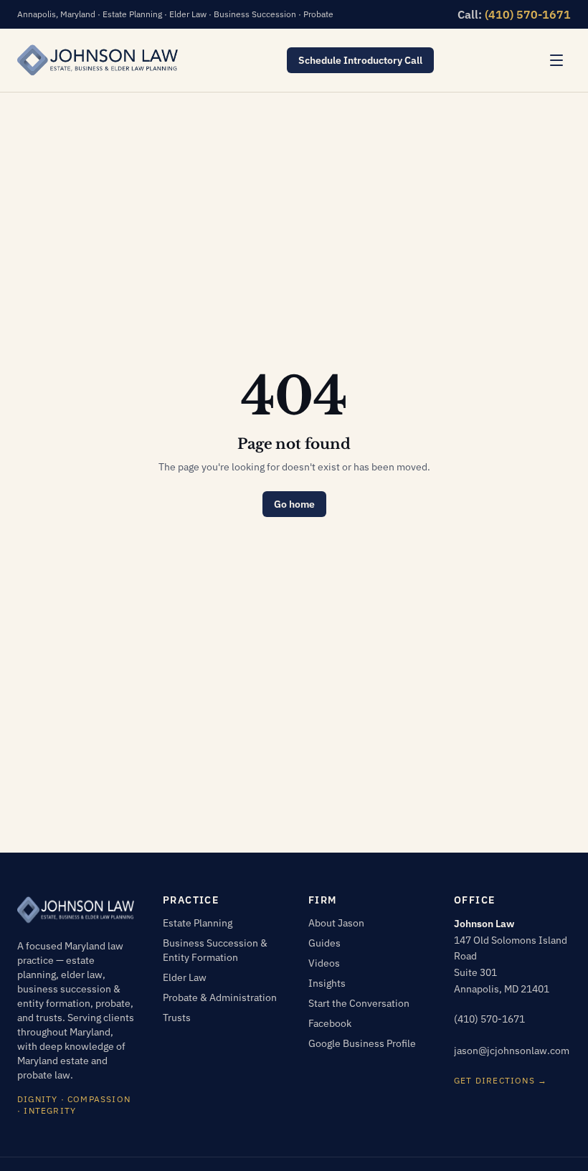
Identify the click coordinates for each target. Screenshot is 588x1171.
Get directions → (500, 1080)
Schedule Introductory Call (360, 60)
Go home (294, 504)
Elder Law (185, 977)
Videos (324, 963)
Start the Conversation (358, 1003)
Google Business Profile (362, 1043)
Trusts (177, 1017)
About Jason (336, 922)
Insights (327, 983)
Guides (324, 943)
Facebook (329, 1023)
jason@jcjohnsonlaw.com (511, 1050)
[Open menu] (556, 60)
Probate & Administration (220, 997)
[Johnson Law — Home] (97, 60)
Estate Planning (197, 922)
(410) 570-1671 (528, 14)
